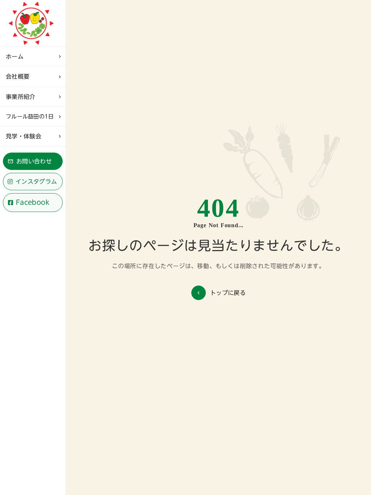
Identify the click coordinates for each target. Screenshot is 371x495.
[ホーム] (33, 23)
